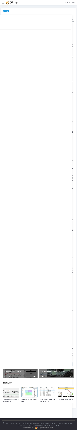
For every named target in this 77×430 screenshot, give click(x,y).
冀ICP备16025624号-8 (29, 428)
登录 (73, 3)
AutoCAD (6, 11)
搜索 (66, 3)
